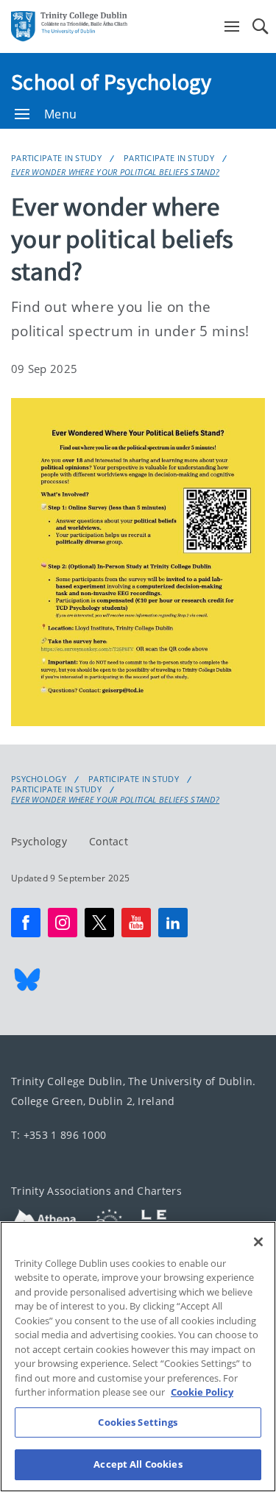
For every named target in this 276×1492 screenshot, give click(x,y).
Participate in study (56, 157)
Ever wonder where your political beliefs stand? (115, 171)
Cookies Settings (137, 1422)
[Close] (258, 1242)
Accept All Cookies (137, 1464)
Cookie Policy (202, 1392)
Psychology (38, 779)
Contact (108, 842)
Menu (60, 114)
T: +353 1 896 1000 (58, 1136)
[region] (138, 1356)
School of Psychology (111, 82)
